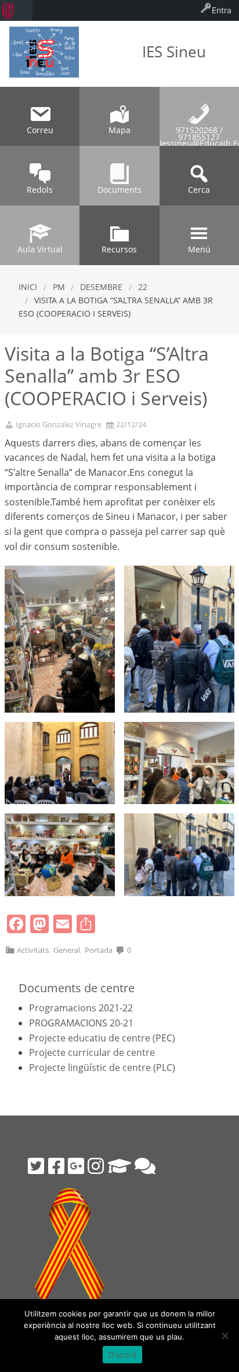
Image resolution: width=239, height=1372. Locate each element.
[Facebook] (56, 1166)
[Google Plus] (76, 1166)
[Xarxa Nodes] (145, 1166)
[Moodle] (119, 1166)
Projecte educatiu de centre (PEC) (102, 1038)
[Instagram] (96, 1166)
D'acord (122, 1354)
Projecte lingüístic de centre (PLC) (102, 1067)
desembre (101, 286)
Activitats (33, 950)
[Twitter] (36, 1166)
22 (142, 286)
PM (59, 286)
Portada (99, 950)
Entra (221, 10)
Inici (28, 286)
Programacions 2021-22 (81, 1008)
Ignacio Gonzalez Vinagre (59, 424)
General (66, 950)
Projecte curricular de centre (92, 1052)
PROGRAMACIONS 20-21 (81, 1023)
